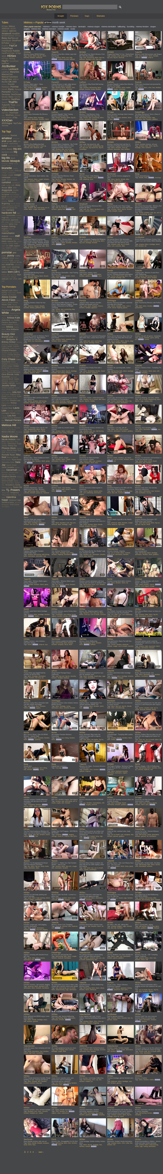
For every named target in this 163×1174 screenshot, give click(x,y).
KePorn (5, 69)
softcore (17, 264)
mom (4, 241)
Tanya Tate (5, 493)
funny (4, 206)
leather (128, 87)
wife (20, 279)
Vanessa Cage (15, 500)
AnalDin (16, 33)
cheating (5, 171)
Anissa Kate (13, 317)
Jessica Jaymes (8, 388)
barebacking (12, 146)
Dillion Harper (7, 366)
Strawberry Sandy (12, 485)
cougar (4, 175)
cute (13, 185)
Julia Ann (16, 392)
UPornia (11, 107)
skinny (19, 262)
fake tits (9, 197)
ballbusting (121, 27)
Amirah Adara (13, 307)
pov (14, 252)
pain (63, 244)
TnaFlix (13, 102)
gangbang (10, 206)
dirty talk (114, 493)
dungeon (87, 526)
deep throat (55, 403)
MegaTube (7, 79)
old (7, 246)
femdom (4, 201)
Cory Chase (8, 359)
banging (61, 1049)
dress (37, 706)
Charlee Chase (7, 353)
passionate (5, 250)
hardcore (7, 212)
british (9, 165)
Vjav (3, 115)
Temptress (14, 493)
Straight (60, 16)
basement (152, 646)
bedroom (82, 59)
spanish (81, 771)
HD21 (4, 56)
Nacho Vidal (14, 434)
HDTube (5, 58)
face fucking (14, 194)
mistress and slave (49, 29)
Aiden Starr (12, 293)
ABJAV (13, 29)
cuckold (14, 177)
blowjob (15, 160)
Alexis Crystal (9, 297)
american (16, 138)
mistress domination (108, 27)
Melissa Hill (9, 425)
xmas (25, 342)
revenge (54, 836)
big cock (98, 59)
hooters (19, 215)
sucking (13, 269)
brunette (7, 168)
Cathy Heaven (15, 348)
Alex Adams (12, 295)
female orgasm (10, 199)
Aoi (12, 320)
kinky (11, 222)
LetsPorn (5, 72)
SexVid (17, 97)
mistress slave (71, 27)
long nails (39, 1083)
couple (10, 175)
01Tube (5, 26)
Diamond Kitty (13, 364)
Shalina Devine (9, 476)
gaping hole (61, 209)
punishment (138, 307)
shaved (13, 262)
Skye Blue (10, 483)
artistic (113, 306)
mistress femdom (142, 27)
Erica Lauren (14, 368)
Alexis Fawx (8, 299)
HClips (18, 53)
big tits (6, 157)
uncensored (6, 277)
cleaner (86, 869)
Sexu (10, 97)
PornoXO (6, 92)
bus (35, 247)
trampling (144, 373)
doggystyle (7, 190)
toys (19, 274)
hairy (4, 210)
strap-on (150, 57)
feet (3, 199)
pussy (10, 255)
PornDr (11, 84)
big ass (17, 148)
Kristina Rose (12, 405)
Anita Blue (6, 320)
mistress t (46, 27)
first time (32, 524)
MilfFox (16, 79)
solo (4, 267)
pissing (19, 250)
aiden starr (86, 341)
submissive (41, 806)
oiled (3, 246)
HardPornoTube (8, 53)
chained (127, 553)
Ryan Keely (16, 460)
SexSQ (5, 97)
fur (33, 341)
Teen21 (5, 102)
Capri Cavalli (7, 346)
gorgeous (95, 373)
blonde (5, 161)
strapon (153, 27)
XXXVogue (7, 123)
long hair (12, 229)
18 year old (6, 135)
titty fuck (13, 275)
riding (11, 258)
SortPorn (15, 99)
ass (15, 141)
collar (85, 678)
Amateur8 (6, 33)
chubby (11, 171)
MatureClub (7, 74)
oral (11, 245)
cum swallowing (88, 493)
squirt (9, 267)
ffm (114, 1145)
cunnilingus (16, 183)
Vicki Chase (14, 504)
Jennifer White (9, 385)
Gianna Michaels (13, 372)
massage (5, 231)
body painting (40, 898)
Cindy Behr (15, 357)
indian (19, 218)
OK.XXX (12, 81)
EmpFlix (5, 46)
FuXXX (16, 51)
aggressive (86, 898)
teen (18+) (14, 271)
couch (122, 1116)
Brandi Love (7, 337)
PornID (4, 89)
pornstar (7, 252)
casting (15, 168)
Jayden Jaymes (8, 383)
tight (8, 275)
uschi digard (145, 586)
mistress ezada (63, 29)
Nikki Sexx (10, 442)
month (55, 22)
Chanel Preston (9, 350)
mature (5, 236)
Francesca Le (14, 370)
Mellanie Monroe (7, 428)
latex (111, 119)
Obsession (12, 444)
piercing (13, 250)
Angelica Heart (15, 313)
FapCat (13, 45)
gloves (125, 307)
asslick (150, 214)
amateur (7, 138)
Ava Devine (6, 331)
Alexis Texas (13, 302)
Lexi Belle (17, 411)
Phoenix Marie (9, 448)
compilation (12, 173)
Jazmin (18, 383)
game (152, 337)
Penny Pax (12, 446)
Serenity (4, 474)
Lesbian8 (13, 69)
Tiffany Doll (5, 495)
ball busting (37, 87)
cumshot (6, 182)
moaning (16, 239)
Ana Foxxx (6, 310)
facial (4, 197)
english (81, 494)
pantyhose (117, 989)
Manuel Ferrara (13, 420)
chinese (100, 306)
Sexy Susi (11, 474)
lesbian (5, 226)
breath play (97, 676)
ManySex (14, 72)
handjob (10, 210)
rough (11, 260)
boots (32, 247)
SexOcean (16, 94)
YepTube (17, 123)
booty (11, 163)
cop (97, 1080)
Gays (87, 16)
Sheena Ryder (7, 481)
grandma (32, 181)
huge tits (5, 218)
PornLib (18, 89)
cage (153, 117)
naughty (4, 243)
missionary (7, 239)
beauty (9, 149)
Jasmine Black (7, 379)
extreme (148, 147)
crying (68, 706)
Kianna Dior (6, 403)
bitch (29, 768)
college (4, 173)
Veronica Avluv (8, 502)
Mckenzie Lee (6, 423)
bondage (5, 163)
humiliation (142, 493)
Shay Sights (11, 479)
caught (68, 459)
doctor (114, 307)
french (13, 204)
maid (64, 181)
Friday (4, 372)
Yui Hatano (5, 506)
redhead (5, 258)
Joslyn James (6, 392)
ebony (13, 192)
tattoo (4, 272)
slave (44, 89)
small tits (10, 264)
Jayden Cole (13, 381)
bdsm (4, 149)
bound (30, 644)
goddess (155, 119)
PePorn (4, 84)
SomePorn (6, 99)
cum (4, 180)
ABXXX (12, 31)
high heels (121, 524)
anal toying (40, 207)
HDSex (11, 55)
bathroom (114, 1081)
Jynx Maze (5, 394)
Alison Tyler (6, 304)
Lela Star (10, 411)
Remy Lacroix (11, 452)
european (5, 194)
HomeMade (14, 61)
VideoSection (10, 109)
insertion (32, 1083)
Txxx (13, 105)
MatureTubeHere (10, 77)
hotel (43, 307)
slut (3, 264)
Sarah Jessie (11, 465)
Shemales (101, 16)
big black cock (7, 152)
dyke (37, 868)
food (136, 493)
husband (13, 218)
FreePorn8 (7, 51)
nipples (10, 243)
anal (4, 141)
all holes (114, 209)
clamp (149, 834)
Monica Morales (8, 432)
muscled (39, 929)
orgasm (17, 246)
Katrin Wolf (5, 400)
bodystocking (60, 989)
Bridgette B (11, 339)
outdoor (9, 248)
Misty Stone (12, 430)
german (17, 206)
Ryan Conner (6, 460)
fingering (6, 203)
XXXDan (7, 120)
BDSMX (18, 36)
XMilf (3, 118)
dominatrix (82, 27)
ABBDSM (5, 29)
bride (108, 708)
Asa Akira (13, 322)
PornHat (14, 86)
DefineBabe (6, 41)
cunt (3, 185)
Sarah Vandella (8, 467)
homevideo (10, 215)
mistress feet (35, 29)
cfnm (73, 87)
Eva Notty (5, 370)
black (13, 158)
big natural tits (13, 155)
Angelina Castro (7, 315)
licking (12, 226)
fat (20, 197)
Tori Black (13, 495)
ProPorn (15, 92)
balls (43, 246)
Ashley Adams (7, 324)
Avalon (13, 331)
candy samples (144, 584)
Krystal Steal (7, 408)
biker (47, 246)
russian (16, 260)
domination (55, 89)
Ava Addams (12, 329)
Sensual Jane (13, 472)
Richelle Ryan (8, 455)
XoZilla (9, 118)
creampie (6, 177)
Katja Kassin (13, 398)
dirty (108, 928)
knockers (5, 224)
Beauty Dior (8, 334)
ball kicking (45, 554)
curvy (8, 185)
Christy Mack (6, 357)
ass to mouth (69, 149)
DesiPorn (16, 40)
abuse (141, 87)
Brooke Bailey (13, 344)
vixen (91, 179)
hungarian (39, 403)
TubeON (6, 105)
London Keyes (7, 418)
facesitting (130, 27)
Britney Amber (9, 342)
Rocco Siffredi (12, 457)
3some (13, 135)
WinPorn (10, 115)
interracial (6, 220)
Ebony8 (13, 43)
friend (18, 204)
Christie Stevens (13, 355)
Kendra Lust (15, 400)
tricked (147, 339)
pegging (26, 29)
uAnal (18, 105)
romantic (5, 260)
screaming (5, 262)
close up (18, 171)
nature (19, 241)
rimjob (17, 258)
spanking (86, 179)
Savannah (11, 470)
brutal (93, 89)
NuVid (5, 82)
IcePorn (5, 63)
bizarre (129, 209)
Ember (16, 366)
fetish (10, 201)
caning (146, 401)
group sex (13, 208)
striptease (5, 269)
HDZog (12, 58)
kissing (17, 222)
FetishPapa (7, 48)
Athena (9, 327)
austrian (90, 524)
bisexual (121, 57)
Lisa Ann (11, 415)
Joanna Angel (12, 390)
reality (17, 256)
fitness (118, 988)
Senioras (6, 94)
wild (3, 281)
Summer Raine (7, 487)
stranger (120, 678)
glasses (26, 181)
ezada (72, 29)
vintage (13, 277)
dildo (15, 188)
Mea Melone (16, 423)
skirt (36, 836)
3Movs (12, 26)
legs (16, 224)
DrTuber (5, 43)
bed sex (101, 57)
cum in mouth (12, 180)
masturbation (8, 233)
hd (14, 212)
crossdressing (119, 708)
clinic (123, 306)
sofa (80, 179)
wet (10, 279)
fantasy (15, 197)
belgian (119, 926)
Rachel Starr (12, 450)
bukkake (30, 584)
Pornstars (74, 16)
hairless (26, 708)
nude (16, 243)
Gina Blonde (8, 374)
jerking (157, 337)
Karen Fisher (11, 396)
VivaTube (13, 112)
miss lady (69, 57)
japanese (14, 220)
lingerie (5, 229)
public (4, 256)
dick (10, 187)
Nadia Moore (10, 436)
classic (152, 584)
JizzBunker (9, 66)
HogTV (5, 61)
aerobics (86, 958)
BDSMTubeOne (8, 36)
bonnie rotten (98, 491)
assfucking (13, 143)
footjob (92, 836)
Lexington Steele (8, 413)
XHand (17, 115)
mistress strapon (93, 27)
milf (17, 235)
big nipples (94, 739)
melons (11, 236)
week (62, 22)
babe (4, 146)
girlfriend (5, 208)
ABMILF (5, 31)
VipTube (5, 113)
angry (113, 898)
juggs (7, 222)
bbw (19, 146)
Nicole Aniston (9, 439)
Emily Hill (5, 368)
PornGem (6, 87)
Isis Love (14, 377)
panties (15, 248)
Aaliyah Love (7, 290)
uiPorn (4, 107)
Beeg (4, 38)
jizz (3, 222)
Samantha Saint (8, 462)
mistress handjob (58, 27)
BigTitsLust (13, 38)
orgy (3, 248)
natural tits (11, 241)
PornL (11, 89)
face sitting (61, 373)
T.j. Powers (13, 489)
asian (9, 141)
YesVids (5, 126)
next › (41, 1152)
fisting (53, 277)
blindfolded (91, 371)
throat (4, 275)
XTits (15, 117)
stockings (16, 267)
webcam (5, 279)
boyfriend (119, 771)
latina (11, 224)
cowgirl (17, 175)
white (15, 279)
